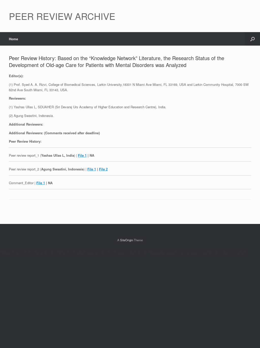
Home (13, 38)
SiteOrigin (126, 240)
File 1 (82, 155)
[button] (252, 39)
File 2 (103, 169)
